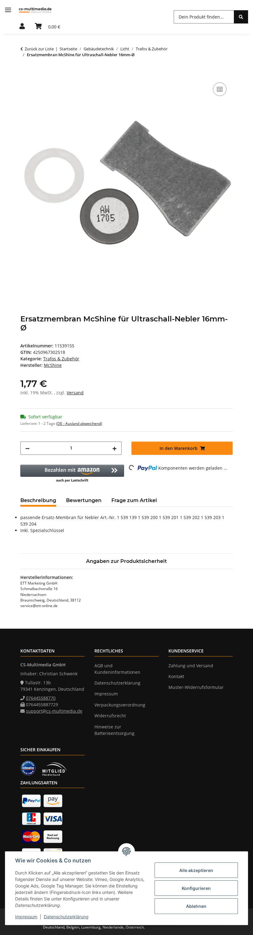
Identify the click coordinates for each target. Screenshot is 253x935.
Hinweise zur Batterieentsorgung (114, 730)
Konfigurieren (196, 888)
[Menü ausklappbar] (8, 10)
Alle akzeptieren (196, 870)
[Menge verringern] (27, 448)
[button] (22, 26)
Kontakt (176, 676)
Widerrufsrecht (110, 716)
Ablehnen (196, 906)
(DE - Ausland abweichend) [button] (79, 423)
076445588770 (41, 698)
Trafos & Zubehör (61, 359)
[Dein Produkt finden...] (241, 16)
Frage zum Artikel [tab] (134, 500)
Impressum (26, 916)
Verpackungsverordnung (119, 705)
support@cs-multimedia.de (54, 711)
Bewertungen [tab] (84, 500)
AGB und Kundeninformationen (117, 669)
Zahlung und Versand (190, 666)
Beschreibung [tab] (38, 500)
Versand (75, 393)
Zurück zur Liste (39, 49)
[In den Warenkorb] (25, 74)
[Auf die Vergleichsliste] (219, 89)
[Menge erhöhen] (114, 448)
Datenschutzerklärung (66, 916)
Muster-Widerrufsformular (196, 687)
